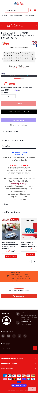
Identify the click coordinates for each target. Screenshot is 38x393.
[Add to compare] (17, 237)
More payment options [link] (18, 125)
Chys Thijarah (15, 390)
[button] (3, 10)
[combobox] (16, 10)
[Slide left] (1, 26)
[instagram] (14, 336)
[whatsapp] (25, 336)
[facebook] (3, 336)
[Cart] (35, 10)
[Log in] (31, 10)
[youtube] (9, 336)
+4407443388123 (25, 324)
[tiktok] (19, 336)
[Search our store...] (26, 10)
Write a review (19, 296)
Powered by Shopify (25, 390)
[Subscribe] (35, 348)
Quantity (4, 92)
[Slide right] (37, 26)
